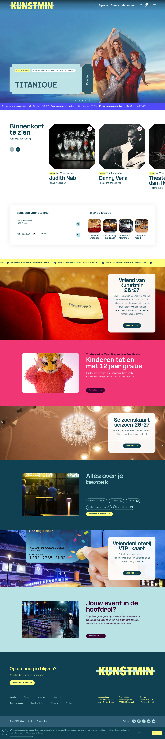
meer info (130, 326)
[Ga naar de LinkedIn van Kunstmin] (134, 721)
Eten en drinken (122, 507)
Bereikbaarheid (95, 501)
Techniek (54, 703)
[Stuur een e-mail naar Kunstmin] (153, 721)
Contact (131, 501)
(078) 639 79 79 (146, 700)
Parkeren (115, 501)
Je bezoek (128, 5)
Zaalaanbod (94, 636)
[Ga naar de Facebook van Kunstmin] (144, 721)
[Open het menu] (154, 5)
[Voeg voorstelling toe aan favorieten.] (89, 128)
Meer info (130, 446)
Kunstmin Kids (37, 703)
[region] (102, 158)
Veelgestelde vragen (97, 507)
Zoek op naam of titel (24, 220)
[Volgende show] (18, 149)
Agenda (103, 5)
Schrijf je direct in (20, 683)
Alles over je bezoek (97, 514)
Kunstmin (32, 5)
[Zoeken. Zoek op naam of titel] (141, 5)
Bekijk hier (93, 390)
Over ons (57, 697)
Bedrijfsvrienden (16, 703)
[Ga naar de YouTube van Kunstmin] (149, 721)
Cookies (30, 721)
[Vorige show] (12, 149)
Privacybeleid (42, 721)
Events (115, 5)
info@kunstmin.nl (147, 702)
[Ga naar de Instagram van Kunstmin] (139, 721)
